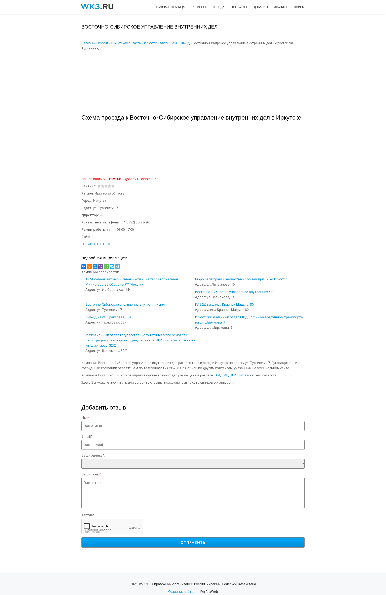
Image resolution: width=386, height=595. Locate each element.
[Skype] (112, 266)
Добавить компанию (270, 7)
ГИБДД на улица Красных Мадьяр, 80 (224, 304)
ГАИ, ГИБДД (180, 43)
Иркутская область (126, 43)
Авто (164, 43)
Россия (103, 43)
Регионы (199, 7)
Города (218, 7)
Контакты (239, 7)
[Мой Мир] (95, 266)
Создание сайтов (181, 591)
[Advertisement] (199, 79)
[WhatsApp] (106, 266)
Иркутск (150, 43)
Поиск (299, 7)
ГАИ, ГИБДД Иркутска (231, 375)
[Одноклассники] (89, 266)
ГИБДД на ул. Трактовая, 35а (108, 317)
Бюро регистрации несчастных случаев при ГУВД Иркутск (241, 279)
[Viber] (100, 266)
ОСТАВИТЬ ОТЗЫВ (96, 244)
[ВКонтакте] (83, 266)
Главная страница (170, 7)
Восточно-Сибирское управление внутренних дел (234, 292)
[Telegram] (117, 266)
